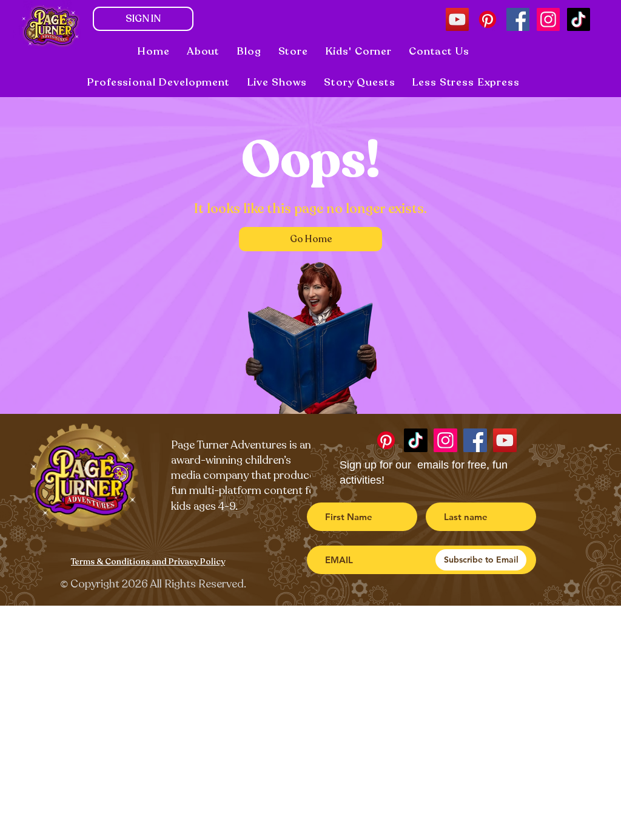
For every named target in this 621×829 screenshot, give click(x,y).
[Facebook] (517, 19)
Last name (463, 492)
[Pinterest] (487, 19)
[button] (277, 82)
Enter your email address (372, 535)
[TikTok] (578, 19)
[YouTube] (457, 19)
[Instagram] (548, 19)
